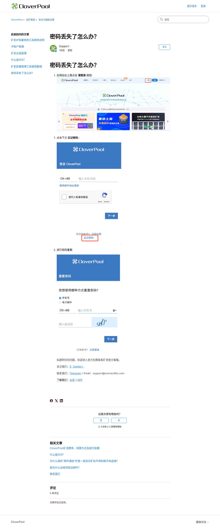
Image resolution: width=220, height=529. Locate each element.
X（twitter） (77, 366)
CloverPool (17, 19)
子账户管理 (17, 46)
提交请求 (192, 5)
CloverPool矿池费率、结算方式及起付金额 (75, 448)
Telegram (75, 373)
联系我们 (55, 474)
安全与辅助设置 (46, 19)
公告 (72, 380)
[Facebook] (51, 400)
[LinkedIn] (61, 400)
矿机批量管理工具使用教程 (26, 66)
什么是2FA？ (18, 59)
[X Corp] (56, 400)
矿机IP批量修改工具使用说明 (27, 40)
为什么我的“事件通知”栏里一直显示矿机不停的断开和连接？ (84, 461)
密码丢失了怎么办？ (22, 73)
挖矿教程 (30, 19)
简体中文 (201, 522)
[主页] (31, 6)
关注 (164, 47)
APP (79, 380)
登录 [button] (203, 5)
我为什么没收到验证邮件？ (65, 467)
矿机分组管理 (18, 53)
